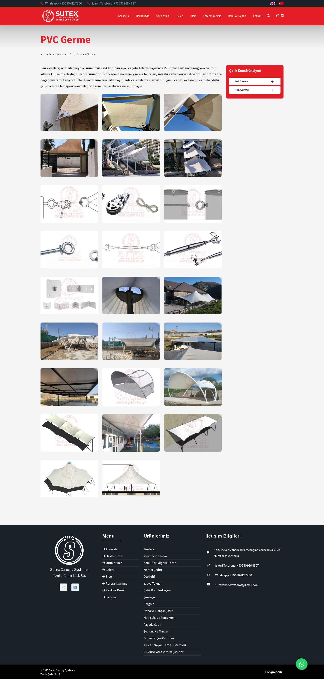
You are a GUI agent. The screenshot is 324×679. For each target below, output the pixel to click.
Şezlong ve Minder (156, 631)
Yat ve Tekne (152, 583)
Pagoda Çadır (152, 625)
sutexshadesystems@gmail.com (237, 585)
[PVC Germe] (69, 112)
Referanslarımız (212, 16)
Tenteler (149, 549)
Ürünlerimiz (163, 16)
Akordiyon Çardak (155, 556)
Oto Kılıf (149, 576)
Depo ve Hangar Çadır (158, 611)
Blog (193, 16)
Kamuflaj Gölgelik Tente (160, 563)
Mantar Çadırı (153, 570)
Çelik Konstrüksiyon (85, 54)
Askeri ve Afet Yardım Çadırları (164, 652)
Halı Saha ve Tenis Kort (159, 618)
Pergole (149, 604)
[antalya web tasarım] (273, 672)
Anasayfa (123, 16)
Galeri (180, 16)
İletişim (257, 16)
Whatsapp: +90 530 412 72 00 (63, 3)
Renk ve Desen (237, 16)
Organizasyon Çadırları (159, 638)
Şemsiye (149, 597)
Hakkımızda (142, 16)
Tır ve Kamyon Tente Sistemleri (165, 645)
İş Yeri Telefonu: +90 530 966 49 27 (114, 3)
